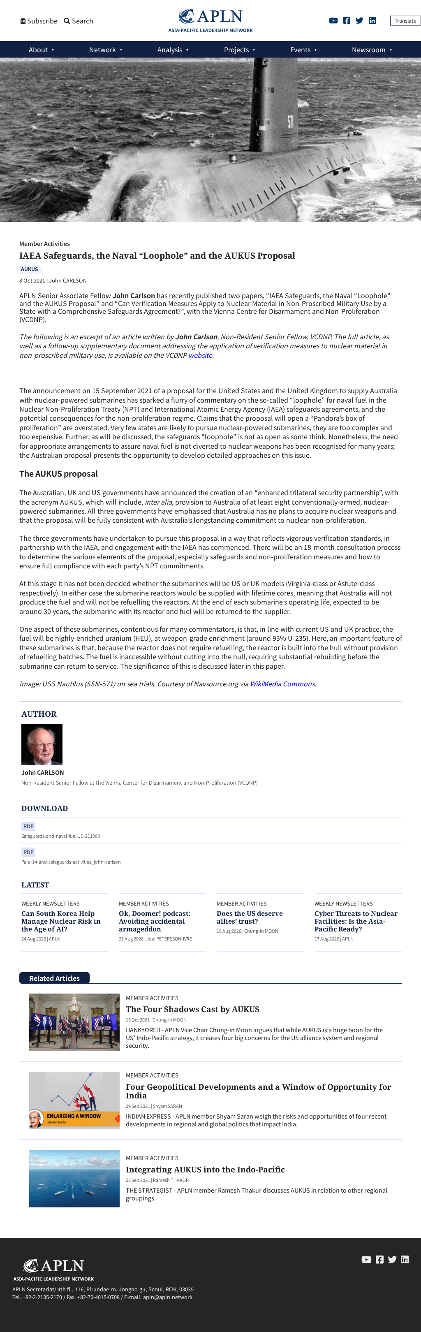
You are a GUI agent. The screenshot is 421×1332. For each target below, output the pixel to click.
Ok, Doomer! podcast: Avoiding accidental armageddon (154, 921)
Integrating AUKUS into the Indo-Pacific (205, 1169)
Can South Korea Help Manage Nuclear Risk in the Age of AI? (61, 921)
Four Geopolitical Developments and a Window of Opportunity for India (258, 1091)
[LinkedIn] (372, 20)
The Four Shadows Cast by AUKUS (192, 1009)
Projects (236, 49)
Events (300, 49)
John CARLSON (42, 772)
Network (102, 49)
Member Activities (44, 243)
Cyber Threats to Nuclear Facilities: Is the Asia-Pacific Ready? (356, 921)
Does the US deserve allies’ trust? (250, 917)
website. (201, 355)
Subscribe (41, 20)
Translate (405, 20)
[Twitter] (359, 20)
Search (81, 20)
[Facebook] (346, 20)
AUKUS (29, 268)
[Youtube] (333, 20)
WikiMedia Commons (282, 683)
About (38, 49)
